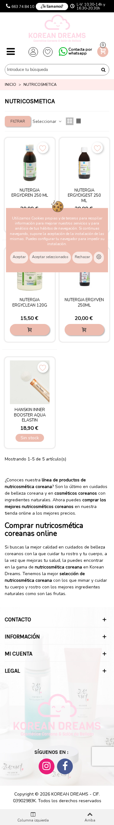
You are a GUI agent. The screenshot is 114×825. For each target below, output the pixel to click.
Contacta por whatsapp (80, 51)
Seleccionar (45, 121)
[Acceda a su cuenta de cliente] (33, 52)
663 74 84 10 (22, 7)
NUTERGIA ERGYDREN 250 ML (29, 193)
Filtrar (17, 121)
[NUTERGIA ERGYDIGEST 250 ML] (84, 163)
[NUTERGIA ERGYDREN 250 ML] (30, 163)
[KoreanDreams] (57, 29)
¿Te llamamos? (52, 6)
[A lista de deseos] (42, 147)
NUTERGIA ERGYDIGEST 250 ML (84, 196)
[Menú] (11, 52)
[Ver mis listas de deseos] (48, 52)
